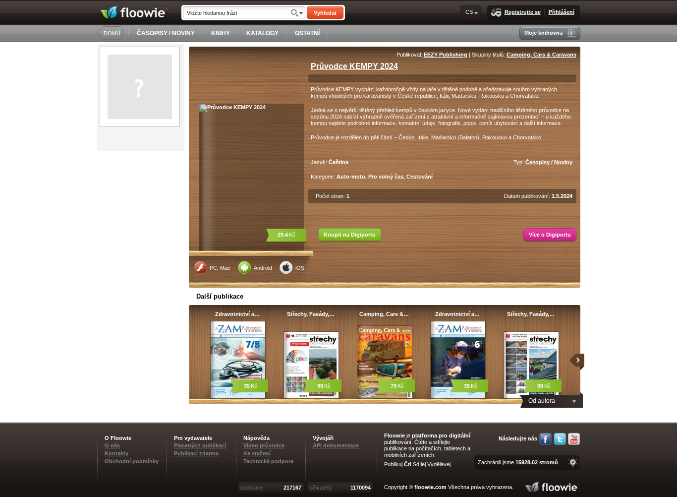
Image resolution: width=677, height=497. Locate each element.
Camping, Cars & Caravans (541, 55)
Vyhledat (325, 13)
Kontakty (116, 453)
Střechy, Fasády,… (311, 314)
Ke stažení (257, 453)
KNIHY (220, 33)
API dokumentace (336, 445)
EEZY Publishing (445, 55)
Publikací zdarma (196, 453)
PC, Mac (220, 268)
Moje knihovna (543, 33)
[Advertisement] (141, 191)
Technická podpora (268, 461)
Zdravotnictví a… (237, 314)
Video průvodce (263, 445)
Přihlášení (561, 12)
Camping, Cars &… (384, 314)
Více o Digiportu (550, 235)
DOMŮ (112, 33)
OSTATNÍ (307, 33)
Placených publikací (200, 445)
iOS (299, 268)
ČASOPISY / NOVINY (166, 33)
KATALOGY (262, 33)
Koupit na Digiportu (350, 235)
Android (263, 268)
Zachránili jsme (518, 462)
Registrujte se (523, 12)
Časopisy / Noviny (548, 162)
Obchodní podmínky (132, 461)
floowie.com (430, 487)
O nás (112, 445)
